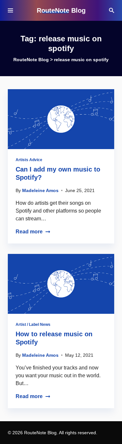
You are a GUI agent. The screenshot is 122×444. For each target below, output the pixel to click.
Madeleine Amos (40, 190)
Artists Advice (29, 160)
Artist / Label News (33, 324)
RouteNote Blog (61, 10)
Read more (29, 231)
